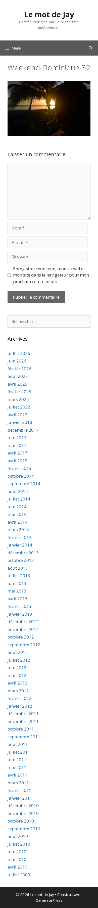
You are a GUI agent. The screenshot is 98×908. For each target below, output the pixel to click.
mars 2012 (18, 691)
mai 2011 (17, 767)
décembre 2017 (23, 430)
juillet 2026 (19, 353)
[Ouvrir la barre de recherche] (90, 48)
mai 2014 (17, 514)
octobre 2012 (21, 637)
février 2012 (19, 698)
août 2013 (18, 568)
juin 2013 (17, 583)
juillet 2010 (19, 844)
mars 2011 (18, 783)
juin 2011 (17, 759)
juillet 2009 (19, 875)
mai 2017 (17, 445)
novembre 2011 (23, 721)
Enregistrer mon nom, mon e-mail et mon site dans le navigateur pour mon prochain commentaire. (51, 275)
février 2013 (19, 606)
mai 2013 (17, 591)
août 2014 (18, 491)
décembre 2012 (23, 621)
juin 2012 (17, 667)
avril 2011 (17, 775)
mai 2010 (17, 859)
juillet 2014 (19, 499)
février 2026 (19, 369)
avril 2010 (17, 867)
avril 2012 (17, 683)
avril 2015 (17, 461)
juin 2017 (17, 437)
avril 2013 (17, 599)
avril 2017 (17, 453)
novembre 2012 (23, 629)
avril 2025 (17, 384)
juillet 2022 (19, 407)
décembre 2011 (23, 713)
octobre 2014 (21, 476)
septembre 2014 (24, 483)
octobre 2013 (21, 560)
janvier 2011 (20, 798)
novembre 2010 (23, 813)
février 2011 (19, 790)
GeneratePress (49, 900)
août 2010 (18, 836)
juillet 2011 (19, 752)
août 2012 (18, 652)
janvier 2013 (20, 614)
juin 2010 (17, 851)
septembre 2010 (24, 829)
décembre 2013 (23, 553)
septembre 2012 (24, 645)
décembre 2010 (23, 805)
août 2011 (18, 744)
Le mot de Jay (49, 14)
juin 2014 (17, 507)
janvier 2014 (20, 545)
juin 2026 (17, 361)
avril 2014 (17, 522)
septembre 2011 (24, 737)
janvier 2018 (20, 422)
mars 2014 (18, 529)
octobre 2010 (21, 821)
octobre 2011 (21, 729)
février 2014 (19, 537)
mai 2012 (17, 675)
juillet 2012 (19, 660)
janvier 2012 (20, 706)
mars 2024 (18, 399)
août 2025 (18, 376)
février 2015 (19, 468)
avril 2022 (17, 415)
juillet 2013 (19, 575)
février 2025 (19, 391)
